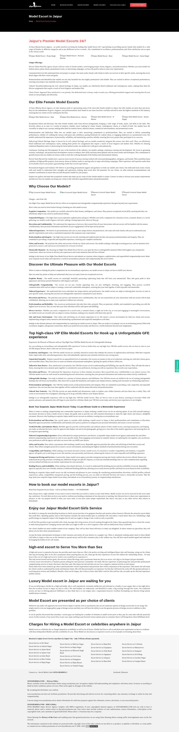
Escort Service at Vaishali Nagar (71, 666)
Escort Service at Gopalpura (101, 648)
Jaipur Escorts (83, 5)
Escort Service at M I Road (38, 643)
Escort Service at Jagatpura (101, 654)
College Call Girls (118, 5)
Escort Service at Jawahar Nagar (134, 658)
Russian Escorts (66, 5)
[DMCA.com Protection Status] (91, 726)
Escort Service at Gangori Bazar (134, 661)
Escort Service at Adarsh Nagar (40, 646)
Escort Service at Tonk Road (101, 651)
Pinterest (124, 672)
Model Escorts (99, 5)
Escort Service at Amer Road (39, 656)
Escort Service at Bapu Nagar (70, 647)
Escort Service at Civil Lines (70, 656)
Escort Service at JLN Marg (132, 654)
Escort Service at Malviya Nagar (72, 644)
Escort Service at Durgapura (70, 659)
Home (53, 5)
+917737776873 (138, 5)
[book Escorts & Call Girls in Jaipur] (35, 4)
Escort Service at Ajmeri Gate (39, 653)
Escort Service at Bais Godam (40, 659)
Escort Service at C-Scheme (132, 644)
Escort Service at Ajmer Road (39, 649)
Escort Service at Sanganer (132, 651)
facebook (116, 672)
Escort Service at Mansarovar (133, 648)
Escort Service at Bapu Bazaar (71, 663)
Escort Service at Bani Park (101, 661)
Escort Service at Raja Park (101, 644)
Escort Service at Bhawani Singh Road (72, 652)
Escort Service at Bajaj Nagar (39, 662)
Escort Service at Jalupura (100, 658)
